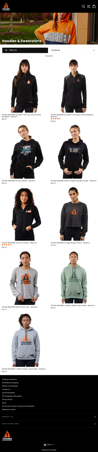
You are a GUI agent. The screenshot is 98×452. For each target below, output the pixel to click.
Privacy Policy (7, 399)
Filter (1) (13, 50)
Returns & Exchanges (10, 386)
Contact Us (6, 389)
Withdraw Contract (9, 409)
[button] (56, 119)
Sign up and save (10, 423)
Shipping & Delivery (9, 379)
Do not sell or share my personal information (18, 406)
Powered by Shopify (49, 450)
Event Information (8, 393)
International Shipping (10, 383)
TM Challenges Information (12, 396)
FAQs (4, 403)
